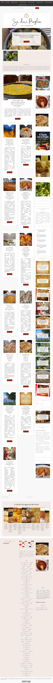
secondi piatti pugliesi (24, 665)
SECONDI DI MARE (23, 663)
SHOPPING (31, 665)
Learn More (24, 681)
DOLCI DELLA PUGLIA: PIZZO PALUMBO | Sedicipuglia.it (26, 141)
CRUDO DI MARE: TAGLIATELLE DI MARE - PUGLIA (42, 376)
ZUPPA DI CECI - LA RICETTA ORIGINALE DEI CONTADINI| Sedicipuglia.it (9, 142)
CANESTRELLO (28, 566)
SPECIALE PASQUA (48, 2)
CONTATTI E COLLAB (22, 4)
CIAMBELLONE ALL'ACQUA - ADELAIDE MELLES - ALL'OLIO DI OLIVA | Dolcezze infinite (43, 390)
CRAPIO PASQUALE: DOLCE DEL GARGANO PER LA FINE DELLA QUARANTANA (43, 417)
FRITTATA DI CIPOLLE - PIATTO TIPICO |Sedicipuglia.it (9, 307)
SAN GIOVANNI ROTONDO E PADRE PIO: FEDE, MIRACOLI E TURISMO (9, 409)
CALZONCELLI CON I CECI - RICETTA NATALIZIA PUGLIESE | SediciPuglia (24, 527)
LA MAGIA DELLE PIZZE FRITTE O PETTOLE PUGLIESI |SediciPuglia (42, 294)
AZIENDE (30, 564)
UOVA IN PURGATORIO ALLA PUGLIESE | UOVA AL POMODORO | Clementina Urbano (26, 252)
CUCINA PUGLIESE (23, 2)
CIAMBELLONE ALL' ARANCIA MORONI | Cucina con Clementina (15, 526)
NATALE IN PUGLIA (39, 2)
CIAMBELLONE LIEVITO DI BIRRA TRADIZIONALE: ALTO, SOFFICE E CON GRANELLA (43, 322)
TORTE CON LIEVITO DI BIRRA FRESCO (26, 671)
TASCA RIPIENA (26, 669)
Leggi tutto (26, 41)
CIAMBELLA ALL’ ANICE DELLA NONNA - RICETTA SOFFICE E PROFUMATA (9, 195)
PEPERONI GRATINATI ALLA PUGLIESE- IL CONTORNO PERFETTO (25, 195)
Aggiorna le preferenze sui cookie (43, 598)
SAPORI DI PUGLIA (14, 2)
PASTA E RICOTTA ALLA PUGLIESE (26, 306)
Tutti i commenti (40, 404)
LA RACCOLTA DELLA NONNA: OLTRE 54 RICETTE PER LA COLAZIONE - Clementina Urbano (19, 528)
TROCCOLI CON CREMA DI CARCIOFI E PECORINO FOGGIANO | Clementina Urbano (26, 36)
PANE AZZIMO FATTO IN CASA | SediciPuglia (47, 526)
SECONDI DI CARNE (26, 661)
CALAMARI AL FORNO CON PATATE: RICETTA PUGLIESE (25, 357)
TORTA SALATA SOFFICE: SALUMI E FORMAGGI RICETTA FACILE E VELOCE (41, 251)
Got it (29, 681)
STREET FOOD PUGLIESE (25, 667)
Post (38, 402)
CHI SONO (7, 2)
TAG (31, 667)
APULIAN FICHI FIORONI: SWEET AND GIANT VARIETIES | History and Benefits (43, 363)
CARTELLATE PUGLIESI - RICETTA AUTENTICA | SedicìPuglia (42, 281)
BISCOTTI (23, 566)
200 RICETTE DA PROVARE (24, 562)
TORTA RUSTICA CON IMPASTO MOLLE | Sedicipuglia (6, 526)
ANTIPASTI (31, 562)
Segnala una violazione (40, 602)
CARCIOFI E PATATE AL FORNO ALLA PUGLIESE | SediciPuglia (41, 240)
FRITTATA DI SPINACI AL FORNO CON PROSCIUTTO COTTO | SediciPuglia (41, 235)
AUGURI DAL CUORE (24, 564)
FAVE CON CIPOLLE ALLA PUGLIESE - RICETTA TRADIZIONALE (41, 230)
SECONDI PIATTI (30, 663)
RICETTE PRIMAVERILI (26, 659)
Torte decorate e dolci (26, 673)
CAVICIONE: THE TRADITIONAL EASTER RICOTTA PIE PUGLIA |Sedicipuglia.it (18, 103)
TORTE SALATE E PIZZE (26, 675)
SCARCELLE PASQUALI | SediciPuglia (29, 526)
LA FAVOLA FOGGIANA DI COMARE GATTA (9, 463)
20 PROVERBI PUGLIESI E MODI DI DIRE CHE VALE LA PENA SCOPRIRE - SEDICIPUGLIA (25, 410)
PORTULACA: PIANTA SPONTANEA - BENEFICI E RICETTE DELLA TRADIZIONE (43, 349)
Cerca (37, 8)
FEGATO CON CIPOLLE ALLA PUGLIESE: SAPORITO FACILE (9, 357)
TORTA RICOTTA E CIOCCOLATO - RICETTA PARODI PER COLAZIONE (42, 527)
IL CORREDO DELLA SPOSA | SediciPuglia (9, 249)
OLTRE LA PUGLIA (31, 2)
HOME (2, 2)
